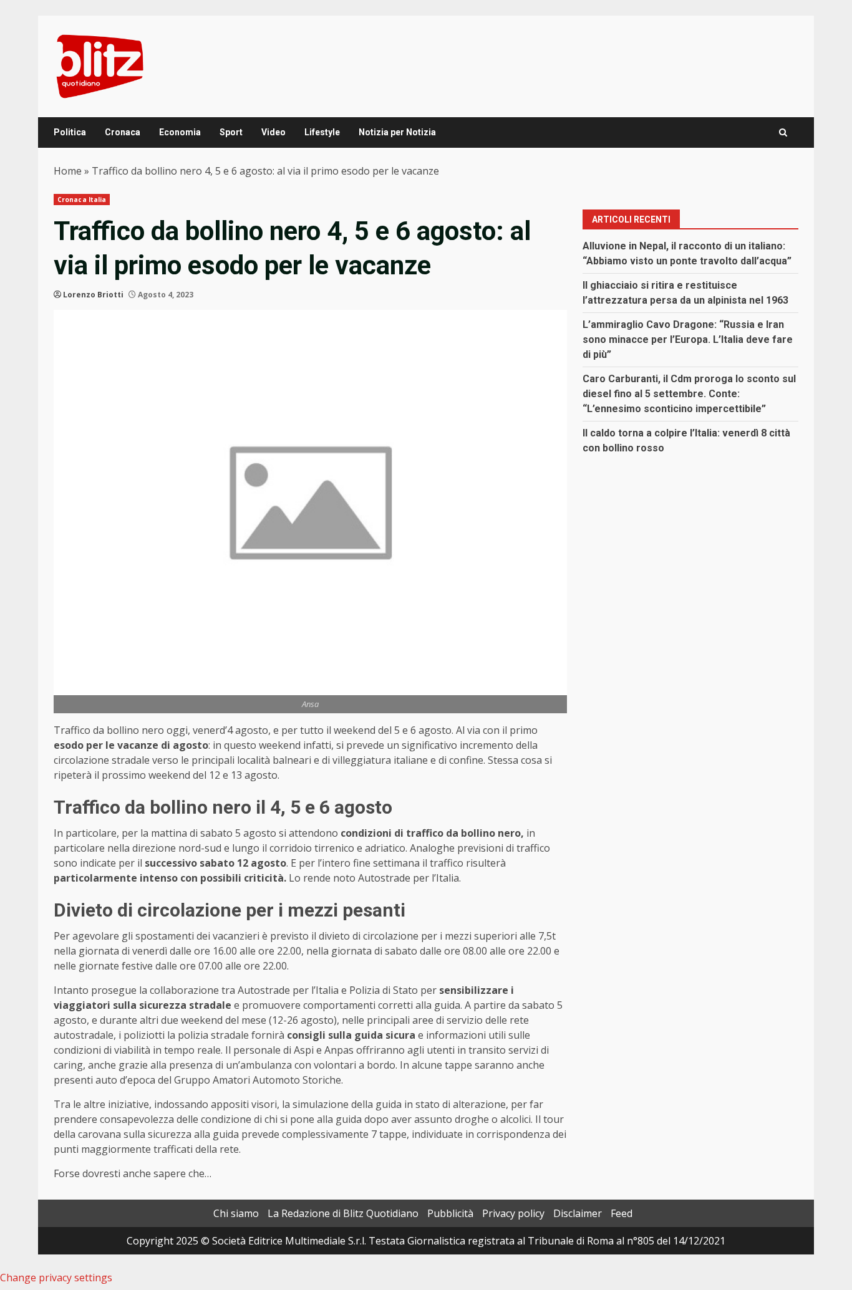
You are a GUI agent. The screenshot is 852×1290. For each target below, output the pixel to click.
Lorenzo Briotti (93, 294)
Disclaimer (577, 1213)
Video (273, 132)
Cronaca (122, 132)
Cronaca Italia (81, 199)
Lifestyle (322, 132)
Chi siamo (236, 1213)
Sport (231, 132)
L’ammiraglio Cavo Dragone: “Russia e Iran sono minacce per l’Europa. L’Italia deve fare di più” (688, 339)
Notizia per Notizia (397, 132)
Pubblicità (450, 1213)
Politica (70, 132)
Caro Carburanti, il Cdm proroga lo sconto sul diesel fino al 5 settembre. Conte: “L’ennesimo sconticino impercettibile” (689, 394)
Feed (621, 1213)
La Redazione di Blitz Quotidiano (343, 1213)
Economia (180, 132)
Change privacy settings (56, 1277)
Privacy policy (513, 1213)
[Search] (783, 132)
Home (68, 171)
